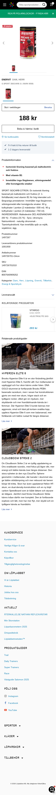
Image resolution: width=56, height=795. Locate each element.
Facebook (13, 703)
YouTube (12, 710)
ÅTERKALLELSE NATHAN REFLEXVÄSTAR (25, 614)
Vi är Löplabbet (11, 580)
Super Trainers (11, 667)
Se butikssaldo (11, 137)
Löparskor (12, 747)
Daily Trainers (11, 661)
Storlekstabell (47, 137)
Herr (21, 280)
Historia (8, 586)
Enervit (38, 280)
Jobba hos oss (11, 592)
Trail (6, 655)
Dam (15, 280)
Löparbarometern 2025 (15, 627)
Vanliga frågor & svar (14, 545)
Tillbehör (47, 280)
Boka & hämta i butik (28, 128)
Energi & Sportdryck (11, 284)
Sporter (10, 725)
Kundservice (10, 539)
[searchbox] (30, 4)
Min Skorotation (12, 620)
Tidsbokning (10, 598)
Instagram (13, 696)
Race (6, 673)
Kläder (9, 736)
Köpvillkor (9, 558)
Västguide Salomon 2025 (16, 679)
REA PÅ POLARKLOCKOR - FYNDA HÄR (28, 13)
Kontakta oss (10, 552)
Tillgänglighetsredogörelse (17, 564)
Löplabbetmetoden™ (14, 639)
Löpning (29, 280)
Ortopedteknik (11, 633)
